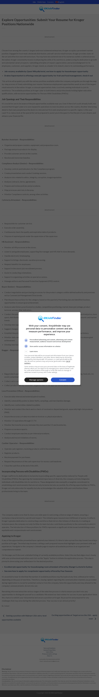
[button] (49, 351)
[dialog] (49, 348)
